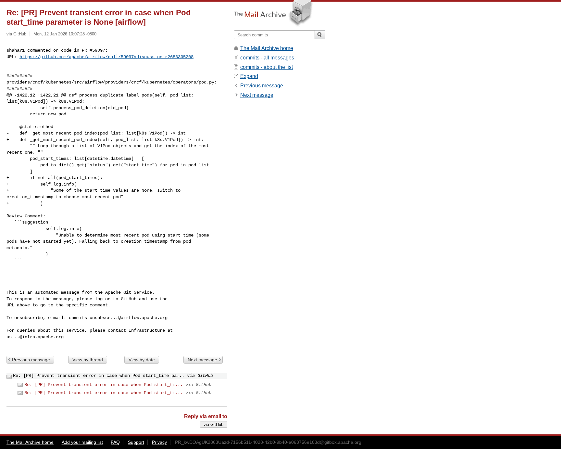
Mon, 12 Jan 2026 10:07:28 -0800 (64, 34)
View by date (142, 359)
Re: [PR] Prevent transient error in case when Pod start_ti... (103, 384)
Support (136, 442)
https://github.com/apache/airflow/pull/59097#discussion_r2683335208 (106, 56)
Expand (249, 76)
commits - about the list (266, 67)
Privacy (159, 442)
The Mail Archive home (266, 48)
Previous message (31, 359)
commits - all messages (267, 57)
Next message (202, 359)
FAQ (115, 442)
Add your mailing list (82, 442)
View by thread (87, 359)
